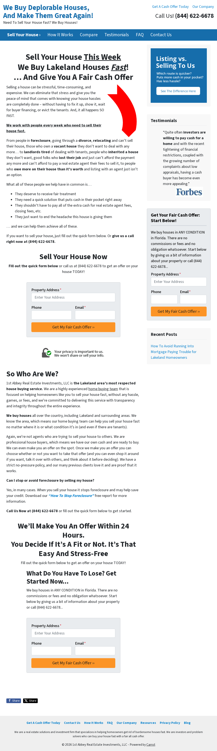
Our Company (203, 6)
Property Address (46, 290)
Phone (36, 307)
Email (80, 307)
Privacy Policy (170, 722)
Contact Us (161, 35)
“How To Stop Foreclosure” (71, 495)
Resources (148, 722)
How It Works (60, 35)
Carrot (150, 744)
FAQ (140, 35)
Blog (187, 722)
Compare (89, 35)
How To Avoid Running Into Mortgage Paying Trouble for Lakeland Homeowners (173, 352)
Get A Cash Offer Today (170, 6)
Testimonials (116, 35)
